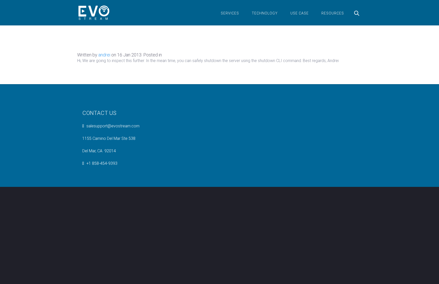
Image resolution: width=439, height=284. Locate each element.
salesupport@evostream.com (112, 126)
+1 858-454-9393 (101, 163)
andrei (104, 54)
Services (230, 13)
